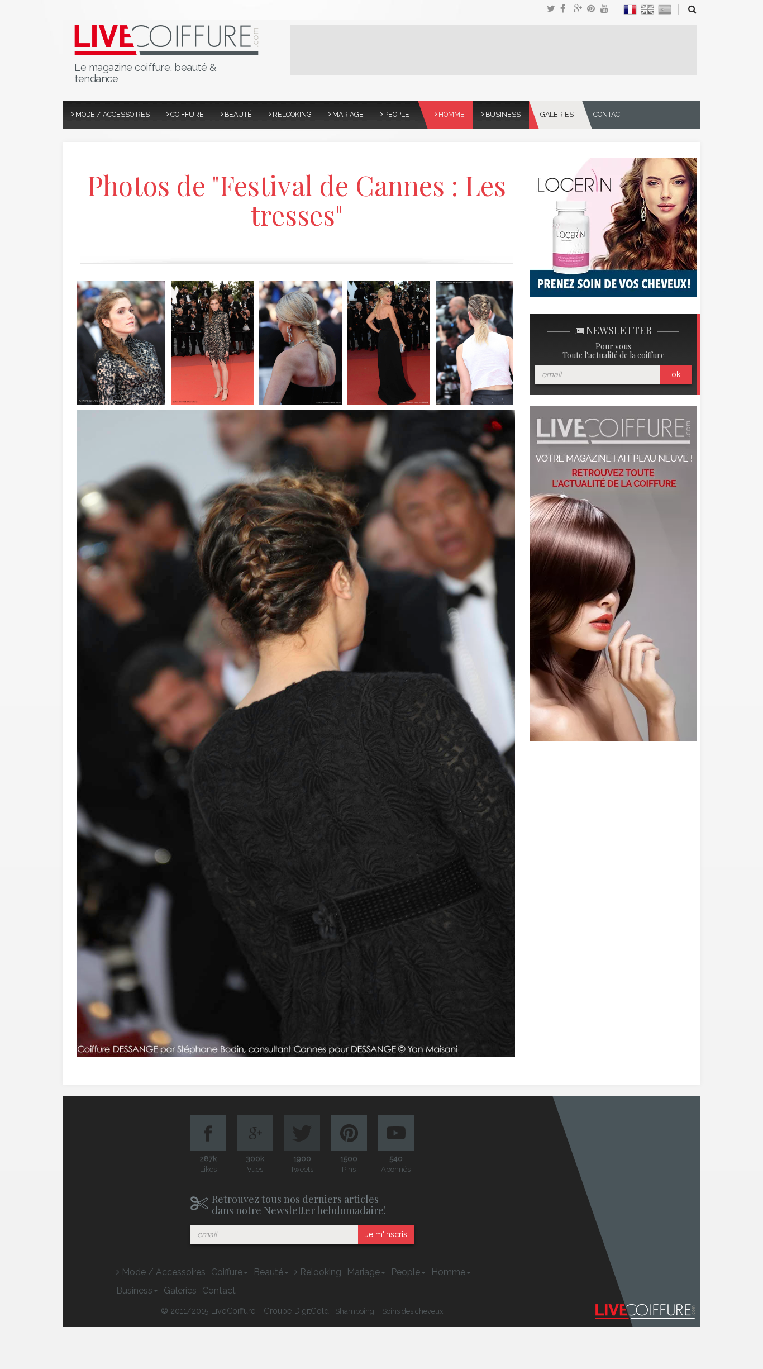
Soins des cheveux (413, 1311)
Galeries (557, 114)
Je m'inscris (386, 1234)
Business (502, 114)
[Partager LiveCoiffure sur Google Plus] (580, 9)
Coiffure (186, 114)
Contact (608, 114)
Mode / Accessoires (112, 114)
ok (675, 374)
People (396, 114)
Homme (451, 114)
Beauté (237, 114)
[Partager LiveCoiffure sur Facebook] (567, 9)
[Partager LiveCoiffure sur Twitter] (553, 9)
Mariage (347, 114)
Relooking (291, 114)
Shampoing (354, 1311)
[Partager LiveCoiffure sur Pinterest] (607, 9)
